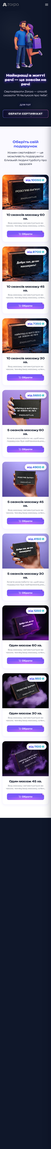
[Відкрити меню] (47, 5)
